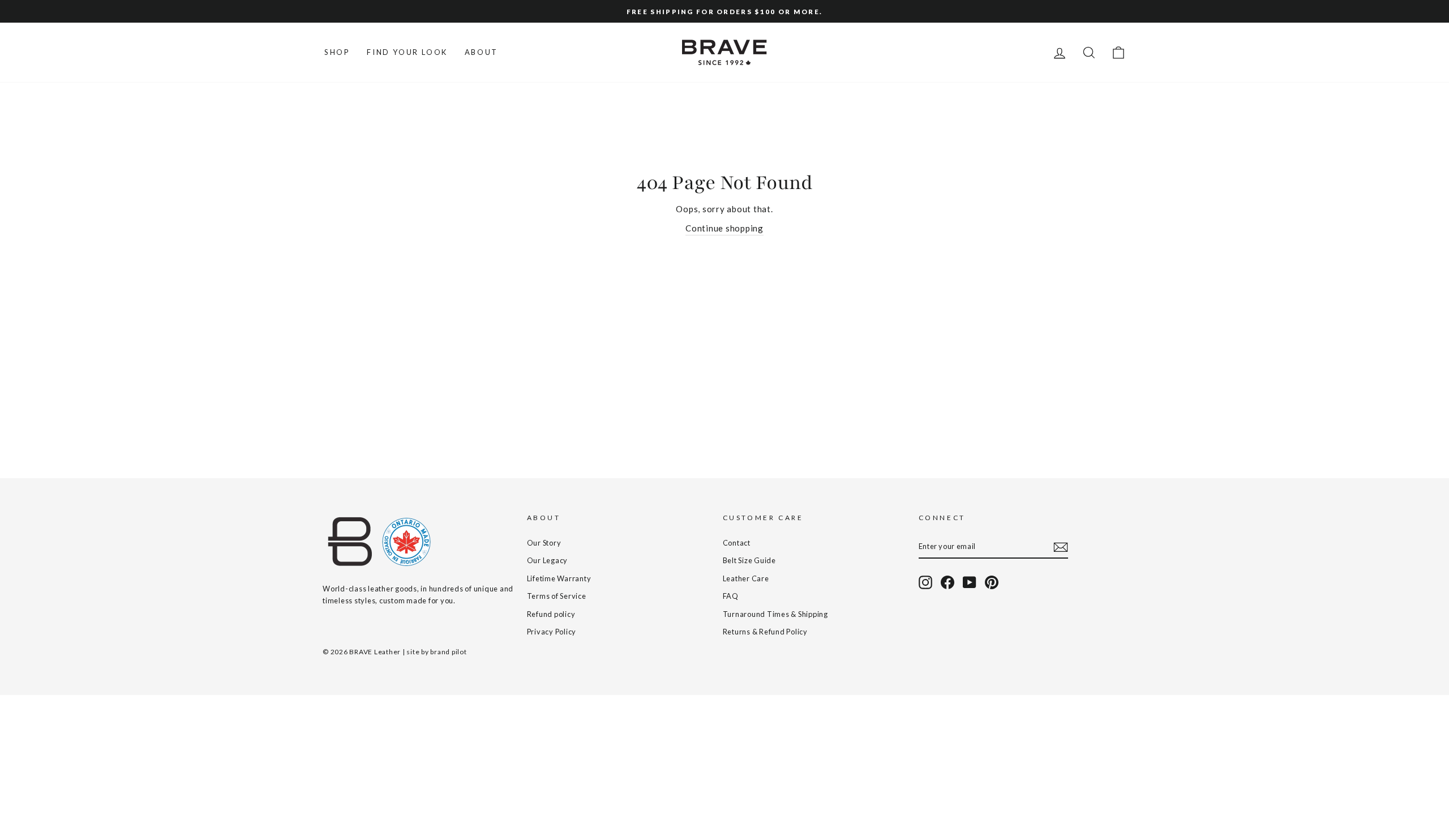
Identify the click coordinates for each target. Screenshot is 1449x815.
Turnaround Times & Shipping (775, 614)
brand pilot (448, 651)
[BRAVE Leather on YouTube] (969, 582)
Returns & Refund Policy (765, 631)
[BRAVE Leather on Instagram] (925, 582)
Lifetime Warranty (559, 578)
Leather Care (746, 578)
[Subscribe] (1060, 546)
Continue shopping (724, 228)
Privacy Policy (552, 631)
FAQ (731, 595)
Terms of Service (556, 595)
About (481, 52)
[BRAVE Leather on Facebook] (947, 582)
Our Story (544, 542)
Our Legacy (547, 560)
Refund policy (551, 614)
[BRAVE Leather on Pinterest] (991, 582)
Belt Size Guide (749, 560)
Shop (337, 52)
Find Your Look (407, 52)
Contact (737, 542)
